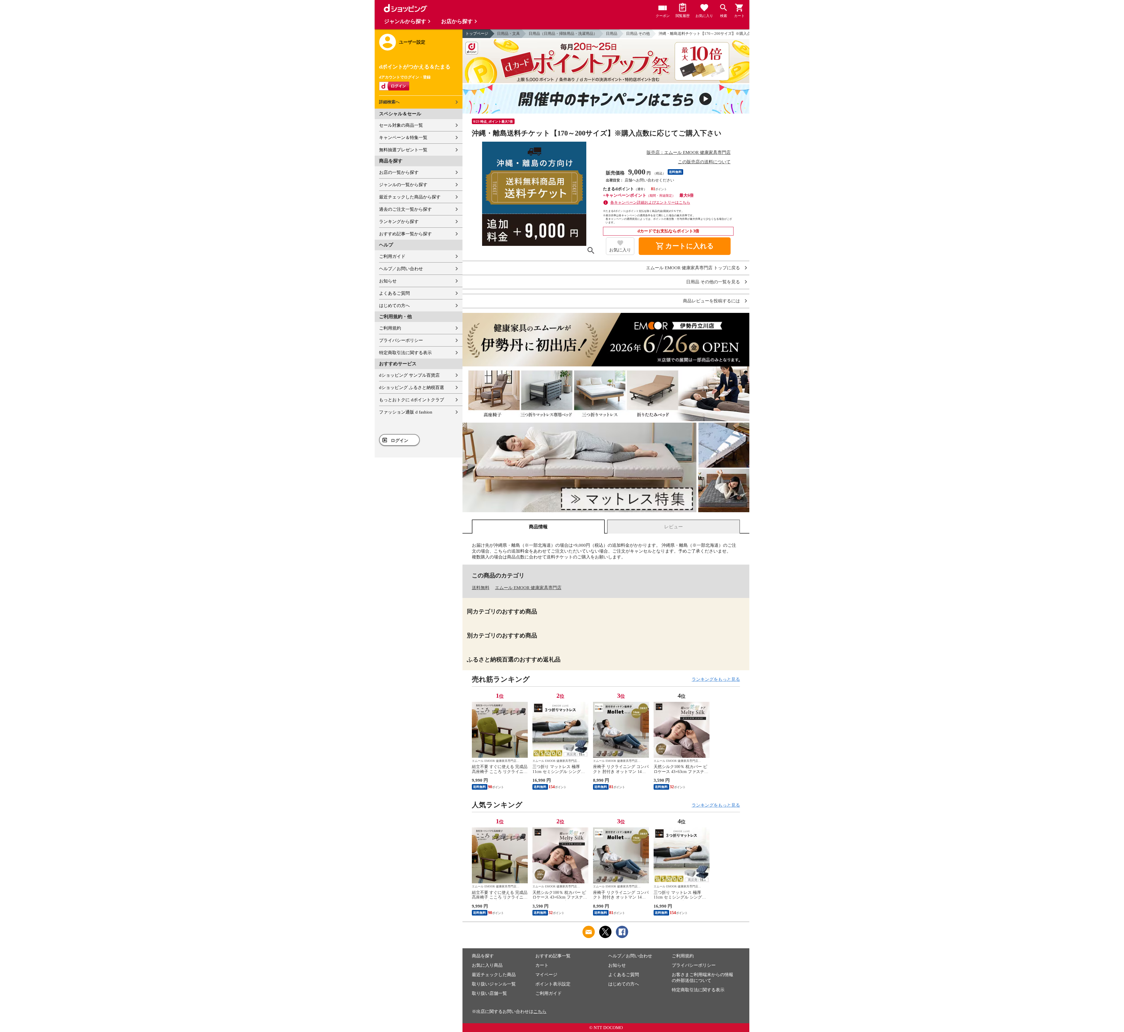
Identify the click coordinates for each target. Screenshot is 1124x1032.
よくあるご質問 (394, 293)
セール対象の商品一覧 (401, 125)
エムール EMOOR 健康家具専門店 (528, 587)
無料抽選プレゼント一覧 (403, 150)
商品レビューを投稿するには (711, 301)
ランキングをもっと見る (716, 679)
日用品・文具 (508, 33)
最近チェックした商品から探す (410, 197)
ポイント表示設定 (552, 984)
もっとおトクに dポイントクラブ (411, 399)
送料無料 (480, 587)
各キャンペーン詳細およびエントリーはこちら (650, 202)
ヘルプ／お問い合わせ (401, 268)
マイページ (546, 974)
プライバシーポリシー (401, 340)
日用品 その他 (638, 33)
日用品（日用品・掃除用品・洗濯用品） (563, 33)
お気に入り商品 (487, 965)
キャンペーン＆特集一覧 (403, 137)
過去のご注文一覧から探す (405, 209)
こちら (539, 1011)
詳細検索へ (389, 102)
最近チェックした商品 (494, 974)
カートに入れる (684, 246)
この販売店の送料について (704, 162)
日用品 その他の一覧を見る (713, 282)
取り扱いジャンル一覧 (494, 984)
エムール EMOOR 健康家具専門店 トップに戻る (693, 268)
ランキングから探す (399, 221)
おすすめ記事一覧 (552, 956)
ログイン (399, 440)
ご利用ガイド (392, 256)
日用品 (611, 33)
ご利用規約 (390, 328)
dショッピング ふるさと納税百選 (411, 387)
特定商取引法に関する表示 (405, 352)
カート (542, 965)
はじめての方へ (394, 305)
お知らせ (388, 281)
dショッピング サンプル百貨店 (409, 375)
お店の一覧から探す (399, 172)
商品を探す (483, 956)
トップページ (476, 33)
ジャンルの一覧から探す (403, 184)
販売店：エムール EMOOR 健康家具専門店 (689, 152)
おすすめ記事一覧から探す (405, 234)
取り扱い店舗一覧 (489, 993)
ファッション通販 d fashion (405, 412)
